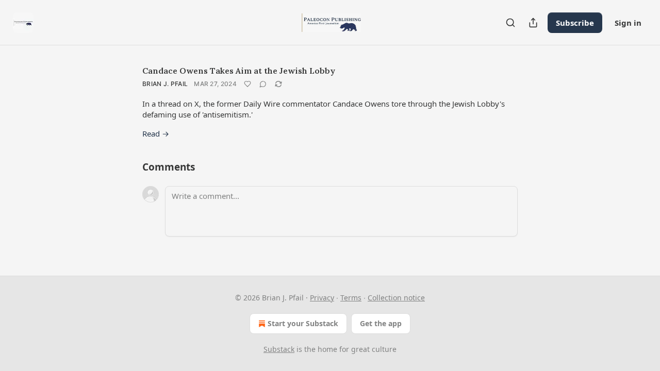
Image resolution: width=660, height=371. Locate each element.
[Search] (510, 22)
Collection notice (396, 297)
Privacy (322, 297)
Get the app (381, 323)
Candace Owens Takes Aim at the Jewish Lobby (238, 70)
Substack (278, 349)
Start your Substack (303, 323)
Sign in (628, 23)
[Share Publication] (533, 22)
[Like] (247, 84)
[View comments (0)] (263, 84)
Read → (155, 133)
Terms (350, 297)
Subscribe (575, 23)
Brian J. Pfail (165, 84)
